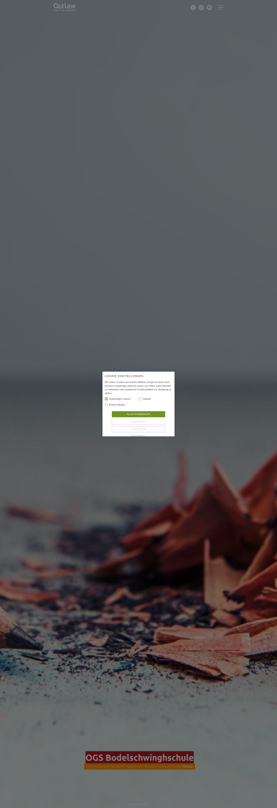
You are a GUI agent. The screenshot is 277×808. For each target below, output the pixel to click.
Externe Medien (117, 405)
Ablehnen (139, 421)
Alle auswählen (138, 414)
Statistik (147, 399)
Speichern (138, 429)
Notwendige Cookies (120, 399)
